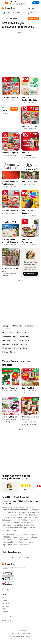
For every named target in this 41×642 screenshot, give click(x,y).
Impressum (5, 606)
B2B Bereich (6, 623)
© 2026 (20, 630)
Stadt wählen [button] (34, 13)
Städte (4, 609)
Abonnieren (34, 19)
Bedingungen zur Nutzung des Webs (20, 636)
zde (38, 520)
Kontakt (4, 600)
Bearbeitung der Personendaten (20, 639)
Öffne (36, 3)
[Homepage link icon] (12, 557)
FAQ (3, 597)
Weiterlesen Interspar (12, 552)
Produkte (5, 612)
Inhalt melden (6, 603)
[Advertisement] (20, 54)
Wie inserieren (6, 620)
